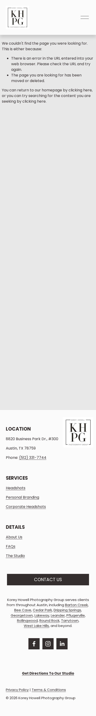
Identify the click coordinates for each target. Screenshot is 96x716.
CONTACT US (48, 579)
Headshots (15, 488)
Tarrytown (70, 620)
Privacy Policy (17, 689)
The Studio (15, 555)
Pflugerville (75, 615)
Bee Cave (22, 610)
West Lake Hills (36, 625)
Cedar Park (42, 610)
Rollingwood (27, 620)
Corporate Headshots (26, 506)
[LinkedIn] (62, 643)
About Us (14, 537)
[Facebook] (34, 643)
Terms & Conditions (49, 689)
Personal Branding (22, 497)
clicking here (80, 90)
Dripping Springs (67, 610)
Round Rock (49, 620)
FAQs (10, 546)
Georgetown (22, 615)
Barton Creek (76, 604)
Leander (58, 615)
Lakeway (41, 615)
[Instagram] (48, 643)
